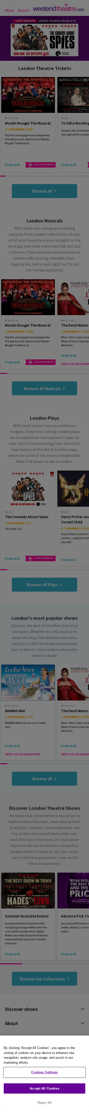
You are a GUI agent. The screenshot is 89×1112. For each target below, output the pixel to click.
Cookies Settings (44, 1072)
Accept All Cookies (44, 1088)
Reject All (44, 1103)
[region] (44, 1074)
